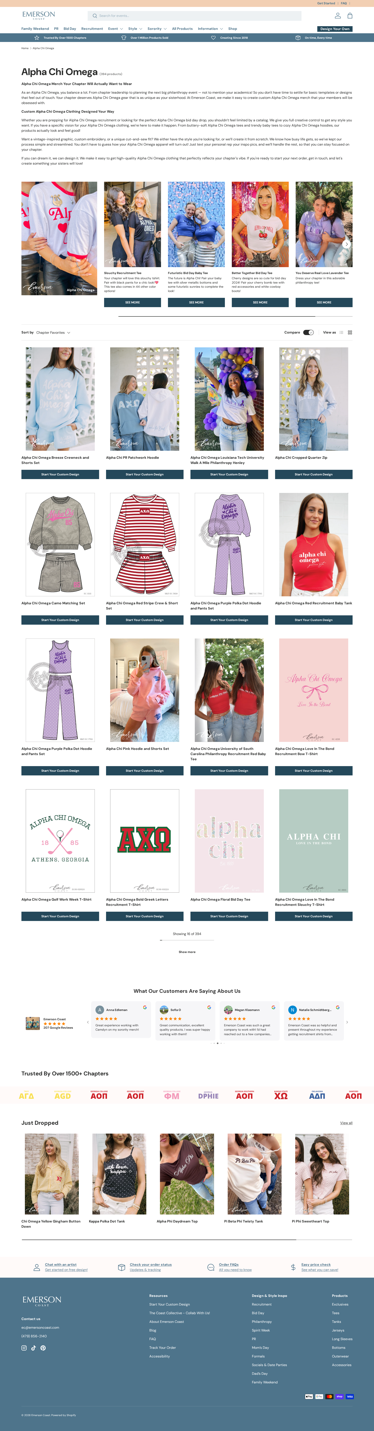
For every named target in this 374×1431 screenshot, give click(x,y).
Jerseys (338, 1330)
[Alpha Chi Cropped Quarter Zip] (314, 399)
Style (132, 28)
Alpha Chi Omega (43, 48)
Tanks (336, 1321)
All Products (182, 28)
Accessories (341, 1365)
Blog (152, 1330)
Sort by (27, 332)
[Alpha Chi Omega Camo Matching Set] (60, 544)
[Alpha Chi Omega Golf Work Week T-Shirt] (60, 841)
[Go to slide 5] (214, 1043)
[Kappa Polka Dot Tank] (119, 1174)
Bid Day (70, 28)
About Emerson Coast (166, 1321)
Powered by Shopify (63, 1415)
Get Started (326, 3)
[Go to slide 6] (217, 1043)
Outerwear (340, 1356)
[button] (350, 15)
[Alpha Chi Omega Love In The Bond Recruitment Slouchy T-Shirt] (314, 841)
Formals (258, 1356)
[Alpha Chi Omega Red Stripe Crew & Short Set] (145, 544)
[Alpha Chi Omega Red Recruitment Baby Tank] (314, 544)
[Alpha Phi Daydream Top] (187, 1174)
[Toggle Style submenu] (140, 28)
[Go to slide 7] (221, 1043)
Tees (335, 1313)
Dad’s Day (260, 1373)
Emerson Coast (40, 1415)
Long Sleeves (342, 1339)
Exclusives (340, 1304)
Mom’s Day (260, 1347)
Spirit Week (261, 1330)
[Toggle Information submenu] (221, 28)
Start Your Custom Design (60, 474)
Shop (232, 28)
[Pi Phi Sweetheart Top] (322, 1174)
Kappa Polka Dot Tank (107, 1221)
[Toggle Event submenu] (121, 28)
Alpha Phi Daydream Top (177, 1221)
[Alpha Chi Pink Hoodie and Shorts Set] (145, 690)
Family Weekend (35, 28)
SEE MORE (132, 302)
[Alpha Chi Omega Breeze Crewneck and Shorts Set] (60, 399)
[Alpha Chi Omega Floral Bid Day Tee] (229, 841)
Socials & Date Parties (269, 1365)
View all (346, 1123)
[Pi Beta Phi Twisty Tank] (254, 1174)
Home (25, 48)
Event (113, 28)
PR (56, 28)
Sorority (155, 28)
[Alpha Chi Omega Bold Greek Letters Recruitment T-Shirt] (145, 841)
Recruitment (92, 28)
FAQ (344, 3)
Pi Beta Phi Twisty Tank (243, 1221)
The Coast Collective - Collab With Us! (179, 1313)
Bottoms (338, 1347)
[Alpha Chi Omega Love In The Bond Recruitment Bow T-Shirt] (314, 690)
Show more (187, 952)
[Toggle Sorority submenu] (165, 28)
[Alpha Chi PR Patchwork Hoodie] (145, 399)
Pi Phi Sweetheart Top (310, 1221)
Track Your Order (162, 1347)
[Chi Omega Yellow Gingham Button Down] (51, 1174)
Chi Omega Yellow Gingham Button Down (51, 1224)
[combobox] (195, 16)
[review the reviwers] (145, 1008)
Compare (292, 332)
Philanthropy (262, 1321)
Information (208, 28)
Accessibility (159, 1356)
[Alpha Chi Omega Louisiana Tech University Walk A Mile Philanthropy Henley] (229, 399)
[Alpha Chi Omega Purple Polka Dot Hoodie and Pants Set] (229, 544)
